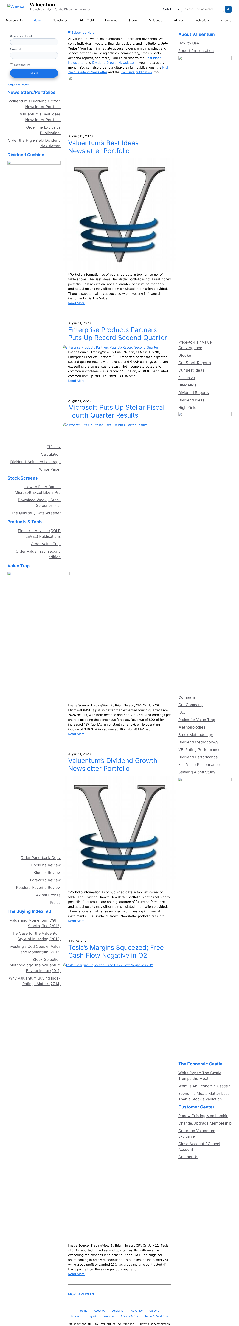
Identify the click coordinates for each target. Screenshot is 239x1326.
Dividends (155, 20)
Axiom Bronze (48, 895)
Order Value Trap (46, 544)
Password (15, 49)
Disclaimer (118, 1310)
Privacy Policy (129, 1316)
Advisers (179, 20)
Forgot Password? (18, 84)
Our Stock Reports (194, 363)
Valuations (203, 20)
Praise (55, 902)
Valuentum (42, 4)
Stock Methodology (195, 734)
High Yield (87, 20)
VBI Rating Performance (199, 749)
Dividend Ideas (191, 400)
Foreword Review (45, 880)
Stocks (133, 20)
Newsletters (61, 20)
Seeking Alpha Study (196, 772)
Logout (91, 1316)
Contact (76, 1316)
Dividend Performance (198, 757)
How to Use (188, 43)
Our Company (190, 705)
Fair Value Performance (199, 764)
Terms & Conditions (156, 1316)
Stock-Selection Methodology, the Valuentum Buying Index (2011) (35, 965)
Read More (76, 303)
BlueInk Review (47, 872)
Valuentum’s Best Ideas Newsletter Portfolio (103, 147)
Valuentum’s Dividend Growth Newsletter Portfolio (112, 764)
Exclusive (111, 20)
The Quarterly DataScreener (36, 513)
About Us (227, 20)
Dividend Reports (193, 392)
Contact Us (188, 1157)
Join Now (108, 1316)
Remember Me (22, 64)
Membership (14, 20)
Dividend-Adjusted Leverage (35, 462)
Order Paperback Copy (41, 857)
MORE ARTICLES (81, 1294)
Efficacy (54, 447)
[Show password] (54, 56)
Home (38, 20)
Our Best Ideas (191, 370)
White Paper (50, 469)
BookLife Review (46, 865)
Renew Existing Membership (203, 1116)
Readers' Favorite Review (38, 887)
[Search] (228, 9)
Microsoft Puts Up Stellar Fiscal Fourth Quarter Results (116, 411)
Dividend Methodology (198, 742)
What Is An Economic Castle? (204, 1086)
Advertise (137, 1310)
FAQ (181, 712)
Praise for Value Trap (196, 719)
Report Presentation (196, 50)
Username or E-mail (21, 36)
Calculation (51, 454)
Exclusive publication (136, 72)
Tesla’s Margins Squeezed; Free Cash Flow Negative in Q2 (116, 951)
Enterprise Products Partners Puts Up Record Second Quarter (117, 333)
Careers (154, 1310)
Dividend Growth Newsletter (113, 62)
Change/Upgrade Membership (205, 1123)
